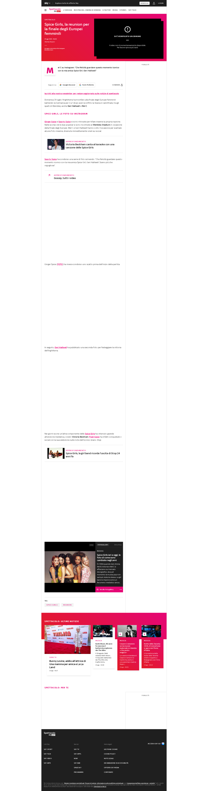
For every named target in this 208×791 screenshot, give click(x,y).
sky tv (76, 749)
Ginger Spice (50, 121)
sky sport (48, 749)
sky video (48, 758)
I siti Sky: (47, 744)
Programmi (78, 772)
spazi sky (77, 767)
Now (76, 758)
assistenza (144, 783)
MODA (115, 10)
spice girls (52, 605)
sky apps (77, 754)
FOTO (60, 264)
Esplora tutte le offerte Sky (66, 3)
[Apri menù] (45, 10)
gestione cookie (110, 749)
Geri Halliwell (61, 347)
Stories (123, 10)
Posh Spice (94, 437)
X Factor (107, 10)
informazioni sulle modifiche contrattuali (110, 783)
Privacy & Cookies (90, 783)
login (160, 3)
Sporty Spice (64, 121)
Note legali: (108, 744)
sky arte (47, 763)
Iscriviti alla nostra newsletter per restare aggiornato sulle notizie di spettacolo (82, 93)
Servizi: (76, 744)
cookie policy (110, 754)
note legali (109, 758)
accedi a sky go (154, 744)
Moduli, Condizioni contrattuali (74, 783)
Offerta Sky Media (111, 767)
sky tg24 (47, 754)
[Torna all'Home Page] (55, 10)
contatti (152, 783)
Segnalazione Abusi (100, 786)
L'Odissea (67, 10)
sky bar (77, 763)
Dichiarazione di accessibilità (116, 763)
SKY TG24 (132, 10)
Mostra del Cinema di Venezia (87, 10)
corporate (108, 772)
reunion (67, 605)
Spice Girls (90, 434)
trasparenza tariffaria (134, 783)
